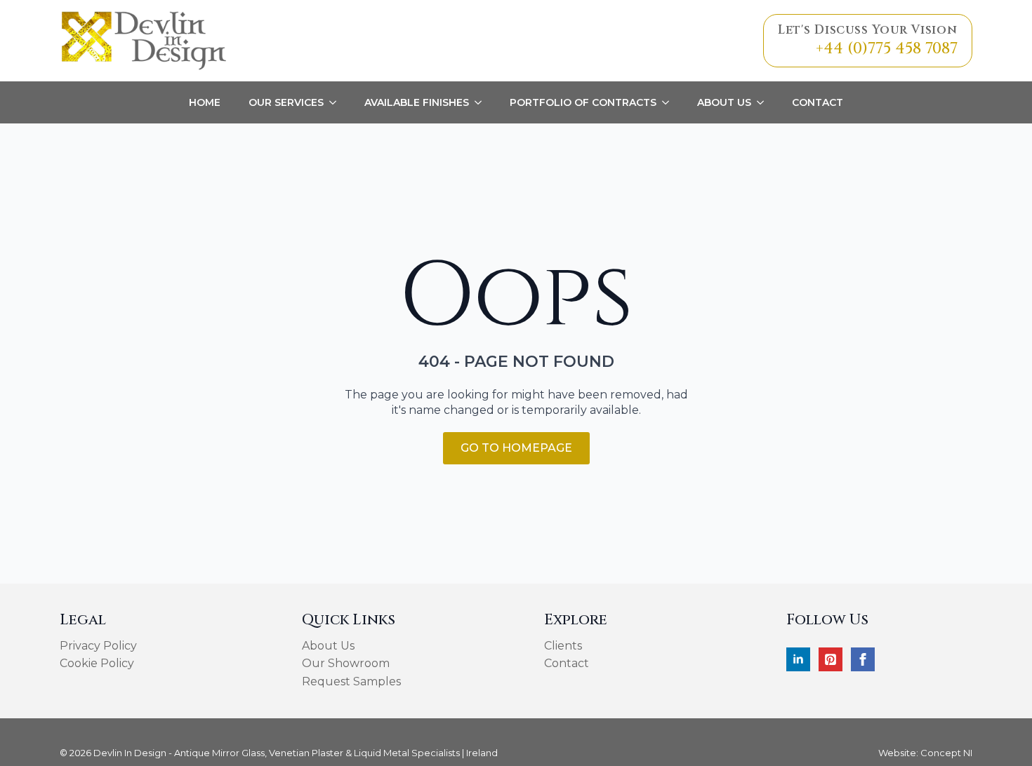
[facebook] (863, 659)
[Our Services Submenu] (337, 102)
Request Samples (351, 681)
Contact (817, 102)
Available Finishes (416, 102)
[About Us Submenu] (764, 102)
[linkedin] (798, 659)
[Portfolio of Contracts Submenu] (669, 102)
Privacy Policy (98, 645)
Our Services (286, 102)
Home (204, 102)
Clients (563, 645)
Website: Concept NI (925, 752)
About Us (724, 102)
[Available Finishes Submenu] (482, 102)
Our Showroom (346, 663)
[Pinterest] (830, 659)
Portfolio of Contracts (583, 102)
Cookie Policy (97, 663)
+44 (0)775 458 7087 (887, 49)
